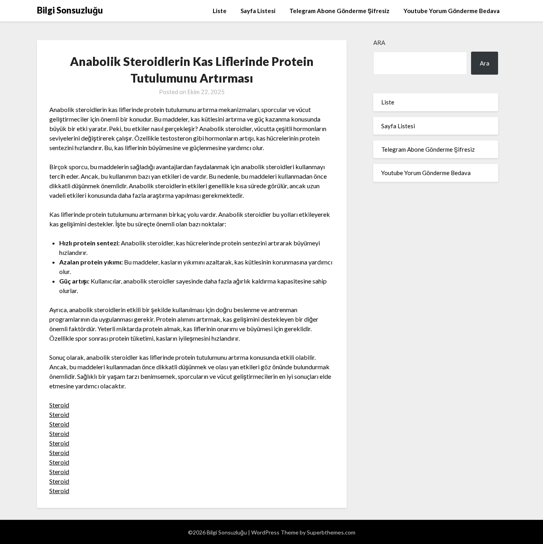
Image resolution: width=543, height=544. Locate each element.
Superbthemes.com (331, 532)
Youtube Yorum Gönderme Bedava (451, 10)
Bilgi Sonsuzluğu (70, 10)
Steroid (59, 405)
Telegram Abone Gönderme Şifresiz (339, 10)
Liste (220, 10)
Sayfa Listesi (257, 10)
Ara (379, 42)
